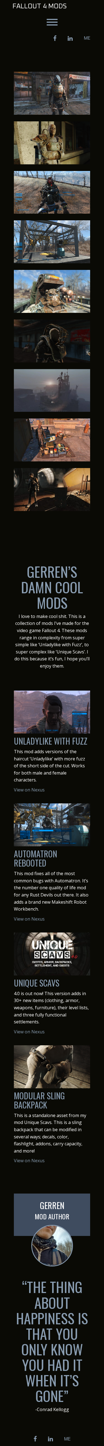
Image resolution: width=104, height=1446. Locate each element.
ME (87, 38)
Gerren (52, 1205)
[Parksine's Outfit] (52, 142)
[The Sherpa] (52, 291)
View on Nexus (29, 790)
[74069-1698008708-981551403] (52, 390)
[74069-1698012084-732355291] (52, 489)
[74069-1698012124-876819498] (52, 93)
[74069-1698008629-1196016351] (52, 439)
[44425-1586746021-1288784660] (52, 241)
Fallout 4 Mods (39, 6)
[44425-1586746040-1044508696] (52, 192)
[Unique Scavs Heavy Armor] (52, 341)
